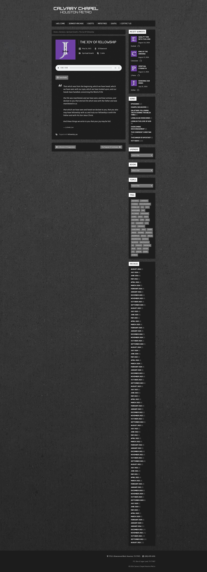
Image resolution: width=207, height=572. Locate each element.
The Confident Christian (141, 132)
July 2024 (134, 350)
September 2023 (137, 383)
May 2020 (134, 510)
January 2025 (136, 331)
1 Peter (133, 75)
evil (142, 207)
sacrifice (145, 239)
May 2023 (134, 396)
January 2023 (136, 409)
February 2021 (136, 484)
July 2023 (134, 389)
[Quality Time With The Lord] (134, 41)
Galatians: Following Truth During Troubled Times (141, 113)
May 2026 (134, 279)
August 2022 (136, 425)
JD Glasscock (102, 48)
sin (133, 245)
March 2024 (135, 363)
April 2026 (135, 282)
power (150, 229)
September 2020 (137, 500)
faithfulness (135, 210)
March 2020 (135, 516)
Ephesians (135, 104)
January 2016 (136, 526)
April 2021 (135, 477)
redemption (135, 235)
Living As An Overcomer (140, 118)
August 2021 (136, 464)
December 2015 (137, 529)
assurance (135, 200)
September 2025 (137, 305)
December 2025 (137, 295)
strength (138, 245)
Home (55, 32)
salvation (135, 242)
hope (142, 219)
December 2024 (137, 334)
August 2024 (136, 347)
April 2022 (135, 438)
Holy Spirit (135, 219)
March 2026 (135, 285)
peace (143, 229)
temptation (147, 245)
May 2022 (134, 435)
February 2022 (136, 445)
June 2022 (134, 432)
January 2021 (136, 487)
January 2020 (136, 523)
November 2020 (137, 494)
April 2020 (135, 513)
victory (145, 248)
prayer (134, 232)
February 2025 (136, 328)
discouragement (145, 204)
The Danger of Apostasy (141, 137)
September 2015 (137, 539)
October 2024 (136, 341)
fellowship (71, 134)
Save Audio (63, 77)
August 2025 (136, 308)
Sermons (62, 32)
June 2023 (134, 393)
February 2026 (136, 289)
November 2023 (137, 376)
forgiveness (144, 213)
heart (146, 216)
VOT (133, 251)
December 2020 (137, 490)
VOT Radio (135, 141)
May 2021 (134, 474)
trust (133, 248)
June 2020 (134, 507)
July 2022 (134, 429)
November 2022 (137, 415)
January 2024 (136, 370)
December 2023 (137, 373)
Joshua (133, 90)
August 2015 (136, 542)
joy (76, 134)
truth (139, 248)
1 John (102, 53)
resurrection (136, 239)
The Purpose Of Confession (110, 147)
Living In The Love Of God (141, 121)
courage (134, 204)
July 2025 (134, 311)
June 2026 (134, 276)
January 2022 (136, 448)
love (146, 223)
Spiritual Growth (72, 32)
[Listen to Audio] (139, 46)
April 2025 (135, 321)
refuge (143, 235)
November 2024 (137, 337)
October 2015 (136, 536)
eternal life (135, 207)
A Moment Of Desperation (66, 147)
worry (145, 251)
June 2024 (134, 354)
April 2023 (135, 399)
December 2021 (137, 451)
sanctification (144, 242)
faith (147, 207)
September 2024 (137, 344)
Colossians (134, 61)
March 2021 (135, 481)
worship (134, 255)
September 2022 (137, 422)
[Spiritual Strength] (134, 70)
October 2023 (136, 380)
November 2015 (137, 533)
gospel (134, 216)
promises (141, 232)
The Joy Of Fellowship (86, 32)
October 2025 (136, 302)
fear (143, 210)
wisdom (138, 251)
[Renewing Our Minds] (134, 85)
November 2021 (137, 455)
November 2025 (137, 298)
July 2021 (134, 468)
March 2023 (135, 402)
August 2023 (136, 386)
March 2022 (135, 441)
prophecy (149, 232)
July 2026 (134, 272)
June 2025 (134, 315)
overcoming (136, 229)
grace (140, 216)
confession (144, 200)
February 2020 (136, 520)
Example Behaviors (138, 107)
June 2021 (134, 471)
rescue (150, 235)
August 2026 (136, 269)
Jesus (147, 219)
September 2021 (137, 461)
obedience (141, 226)
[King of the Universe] (134, 55)
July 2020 (134, 503)
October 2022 (136, 419)
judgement (139, 223)
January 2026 (136, 292)
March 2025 (135, 324)
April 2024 (135, 360)
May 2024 (134, 357)
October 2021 (136, 458)
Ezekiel (133, 46)
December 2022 (137, 412)
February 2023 (136, 406)
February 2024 (136, 367)
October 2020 (136, 497)
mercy (134, 226)
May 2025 (134, 318)
